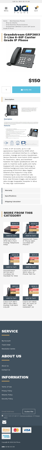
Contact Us (6, 370)
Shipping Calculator (13, 201)
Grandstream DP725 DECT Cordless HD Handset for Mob (10, 273)
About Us (5, 366)
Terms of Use (7, 387)
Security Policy (7, 399)
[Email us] (4, 421)
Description (9, 99)
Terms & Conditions (26, 416)
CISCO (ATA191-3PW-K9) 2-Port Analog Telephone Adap (11, 241)
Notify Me (27, 90)
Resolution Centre (8, 349)
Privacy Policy (7, 391)
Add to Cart (11, 236)
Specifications (10, 196)
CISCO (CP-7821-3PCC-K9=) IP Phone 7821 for (30, 272)
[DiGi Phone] (21, 9)
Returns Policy (7, 395)
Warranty (8, 190)
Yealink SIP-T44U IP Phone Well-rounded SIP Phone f (30, 241)
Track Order (6, 345)
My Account (6, 341)
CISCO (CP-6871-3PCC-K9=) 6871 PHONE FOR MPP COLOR (10, 304)
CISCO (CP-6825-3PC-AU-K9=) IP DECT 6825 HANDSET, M (30, 304)
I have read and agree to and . (22, 416)
